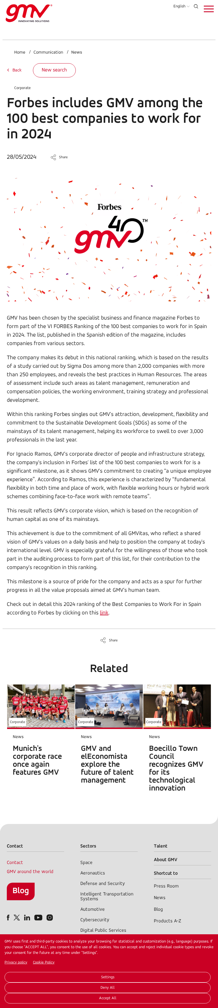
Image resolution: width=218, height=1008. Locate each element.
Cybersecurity (94, 920)
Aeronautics (92, 873)
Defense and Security (102, 883)
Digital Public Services (103, 930)
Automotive (92, 909)
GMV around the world (30, 871)
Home (19, 52)
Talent (160, 846)
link (104, 613)
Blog (20, 891)
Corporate (22, 88)
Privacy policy (16, 962)
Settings (107, 977)
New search (54, 70)
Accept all (107, 998)
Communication (48, 52)
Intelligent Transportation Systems (106, 896)
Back (17, 70)
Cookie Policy (43, 962)
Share (63, 157)
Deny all (107, 988)
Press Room (166, 886)
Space (86, 862)
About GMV (165, 859)
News (76, 52)
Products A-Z (167, 921)
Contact (15, 862)
